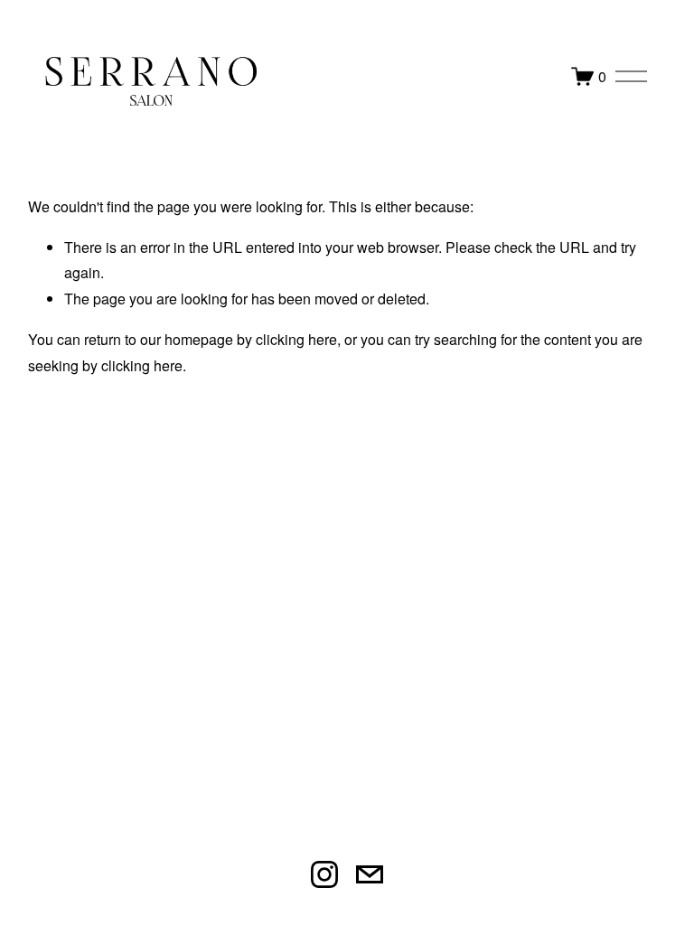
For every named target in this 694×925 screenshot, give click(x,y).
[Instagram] (324, 874)
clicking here (296, 339)
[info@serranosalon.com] (369, 874)
